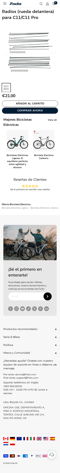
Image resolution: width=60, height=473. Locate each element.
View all (52, 120)
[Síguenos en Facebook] (10, 308)
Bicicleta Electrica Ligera (15, 208)
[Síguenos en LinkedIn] (46, 308)
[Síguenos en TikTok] (28, 308)
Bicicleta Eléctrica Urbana (44, 208)
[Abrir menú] (4, 3)
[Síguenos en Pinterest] (40, 308)
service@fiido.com (25, 375)
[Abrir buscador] (41, 3)
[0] (53, 3)
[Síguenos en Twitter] (34, 308)
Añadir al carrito (30, 103)
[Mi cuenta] (47, 3)
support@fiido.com (27, 378)
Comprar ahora (30, 110)
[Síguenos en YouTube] (22, 308)
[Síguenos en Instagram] (16, 308)
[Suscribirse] (48, 296)
